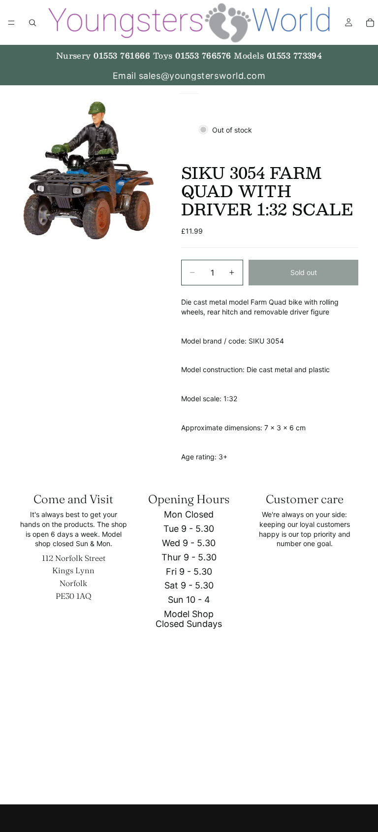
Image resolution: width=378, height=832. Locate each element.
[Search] (32, 23)
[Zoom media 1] (89, 171)
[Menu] (11, 22)
